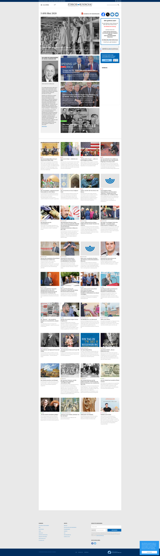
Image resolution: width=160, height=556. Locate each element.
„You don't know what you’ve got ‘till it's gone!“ (70, 350)
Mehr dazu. (153, 548)
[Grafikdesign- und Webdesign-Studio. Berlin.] (114, 552)
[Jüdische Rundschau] (80, 5)
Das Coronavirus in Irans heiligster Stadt (69, 191)
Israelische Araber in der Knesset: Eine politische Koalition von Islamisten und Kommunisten (109, 290)
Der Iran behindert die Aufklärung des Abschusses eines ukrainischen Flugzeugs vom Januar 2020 (109, 160)
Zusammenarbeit (67, 529)
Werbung (65, 531)
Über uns (65, 525)
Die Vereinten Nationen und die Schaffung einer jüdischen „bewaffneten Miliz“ (68, 381)
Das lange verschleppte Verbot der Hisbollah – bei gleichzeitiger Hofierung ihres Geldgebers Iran (109, 224)
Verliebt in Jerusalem (106, 414)
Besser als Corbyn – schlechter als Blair (69, 159)
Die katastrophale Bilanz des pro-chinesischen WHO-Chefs (49, 159)
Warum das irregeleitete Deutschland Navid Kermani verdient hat (50, 259)
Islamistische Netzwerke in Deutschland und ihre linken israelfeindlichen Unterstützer (68, 260)
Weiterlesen (44, 126)
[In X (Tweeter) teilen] (108, 14)
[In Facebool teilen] (103, 14)
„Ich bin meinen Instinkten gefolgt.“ (49, 414)
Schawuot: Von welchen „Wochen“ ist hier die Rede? (70, 415)
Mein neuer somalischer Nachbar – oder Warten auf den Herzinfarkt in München (89, 260)
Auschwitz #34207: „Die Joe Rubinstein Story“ (107, 350)
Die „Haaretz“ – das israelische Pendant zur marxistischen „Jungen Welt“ (50, 321)
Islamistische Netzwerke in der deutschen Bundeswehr (108, 259)
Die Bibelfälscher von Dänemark (89, 319)
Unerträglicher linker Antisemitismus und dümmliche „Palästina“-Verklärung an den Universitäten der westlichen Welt (109, 192)
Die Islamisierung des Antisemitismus (46, 223)
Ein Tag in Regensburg (86, 350)
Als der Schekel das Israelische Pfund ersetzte (110, 380)
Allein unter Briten (105, 319)
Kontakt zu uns (67, 536)
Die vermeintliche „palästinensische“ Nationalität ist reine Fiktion (50, 191)
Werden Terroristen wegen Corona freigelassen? (69, 320)
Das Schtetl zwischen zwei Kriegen (49, 380)
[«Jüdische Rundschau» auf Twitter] (95, 543)
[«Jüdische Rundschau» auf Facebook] (92, 543)
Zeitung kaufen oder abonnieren (70, 527)
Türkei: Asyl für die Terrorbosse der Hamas (89, 191)
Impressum (86, 552)
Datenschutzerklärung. (100, 535)
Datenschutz (80, 552)
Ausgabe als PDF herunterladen (91, 13)
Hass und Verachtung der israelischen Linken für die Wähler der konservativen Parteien (69, 290)
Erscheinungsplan (67, 534)
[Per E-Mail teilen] (117, 14)
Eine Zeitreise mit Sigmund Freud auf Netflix (50, 350)
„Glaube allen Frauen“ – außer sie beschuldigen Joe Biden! (89, 159)
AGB (76, 552)
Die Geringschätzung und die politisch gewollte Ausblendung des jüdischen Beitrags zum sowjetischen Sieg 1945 (90, 382)
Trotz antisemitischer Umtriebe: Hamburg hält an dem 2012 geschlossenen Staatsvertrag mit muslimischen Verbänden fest (49, 291)
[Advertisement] (110, 77)
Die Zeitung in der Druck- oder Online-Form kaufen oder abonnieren (52, 0)
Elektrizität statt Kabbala (87, 414)
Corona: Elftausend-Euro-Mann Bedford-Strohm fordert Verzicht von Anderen (90, 224)
